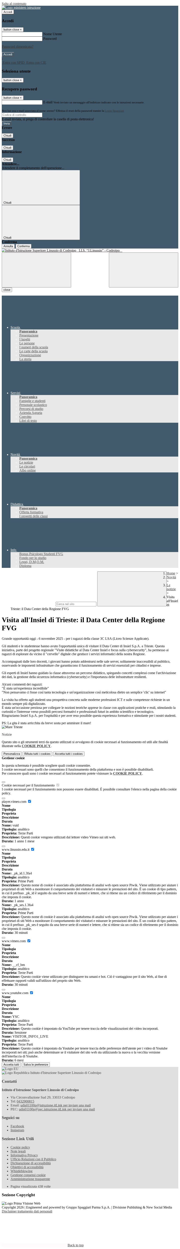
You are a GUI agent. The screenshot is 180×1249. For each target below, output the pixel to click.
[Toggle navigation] (36, 269)
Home (171, 573)
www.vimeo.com (14, 941)
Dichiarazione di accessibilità (31, 1163)
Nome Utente (52, 34)
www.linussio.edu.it (16, 849)
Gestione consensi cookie (28, 1175)
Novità (171, 577)
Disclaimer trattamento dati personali (27, 1211)
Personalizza (12, 753)
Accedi (8, 12)
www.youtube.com (15, 993)
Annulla (8, 246)
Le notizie (171, 587)
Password (50, 38)
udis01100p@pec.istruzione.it (57, 1109)
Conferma (23, 246)
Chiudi (7, 135)
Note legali (18, 1151)
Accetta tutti (69, 753)
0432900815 (25, 1101)
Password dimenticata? (17, 46)
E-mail (47, 102)
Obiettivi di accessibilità (27, 1167)
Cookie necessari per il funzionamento (29, 785)
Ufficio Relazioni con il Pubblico (33, 1159)
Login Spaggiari (114, 110)
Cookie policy (20, 1147)
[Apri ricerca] (143, 269)
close (7, 289)
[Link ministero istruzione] (21, 7)
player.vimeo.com (14, 801)
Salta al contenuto (14, 3)
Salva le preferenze (35, 1064)
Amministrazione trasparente (30, 1179)
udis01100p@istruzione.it (55, 1105)
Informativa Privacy (24, 1155)
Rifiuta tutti (37, 753)
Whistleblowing (21, 1171)
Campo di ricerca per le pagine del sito (28, 604)
